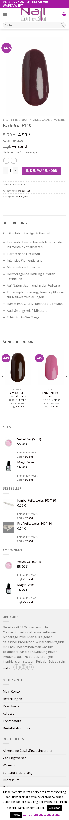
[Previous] (3, 383)
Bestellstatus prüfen (17, 728)
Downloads (11, 706)
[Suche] (62, 25)
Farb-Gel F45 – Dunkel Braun (18, 394)
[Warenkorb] (64, 14)
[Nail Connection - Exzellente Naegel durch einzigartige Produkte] (34, 14)
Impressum (11, 780)
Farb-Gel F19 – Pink (51, 394)
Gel (21, 196)
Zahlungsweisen (14, 758)
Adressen (9, 713)
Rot (28, 190)
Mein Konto (11, 691)
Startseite (10, 119)
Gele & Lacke (41, 119)
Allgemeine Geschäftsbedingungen (28, 750)
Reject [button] (16, 814)
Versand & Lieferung (18, 773)
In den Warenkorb (41, 170)
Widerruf (9, 765)
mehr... (7, 668)
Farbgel (59, 119)
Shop (25, 119)
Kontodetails (12, 721)
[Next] (66, 383)
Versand (19, 146)
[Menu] (5, 14)
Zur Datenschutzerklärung (41, 814)
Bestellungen (12, 699)
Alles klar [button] (54, 808)
